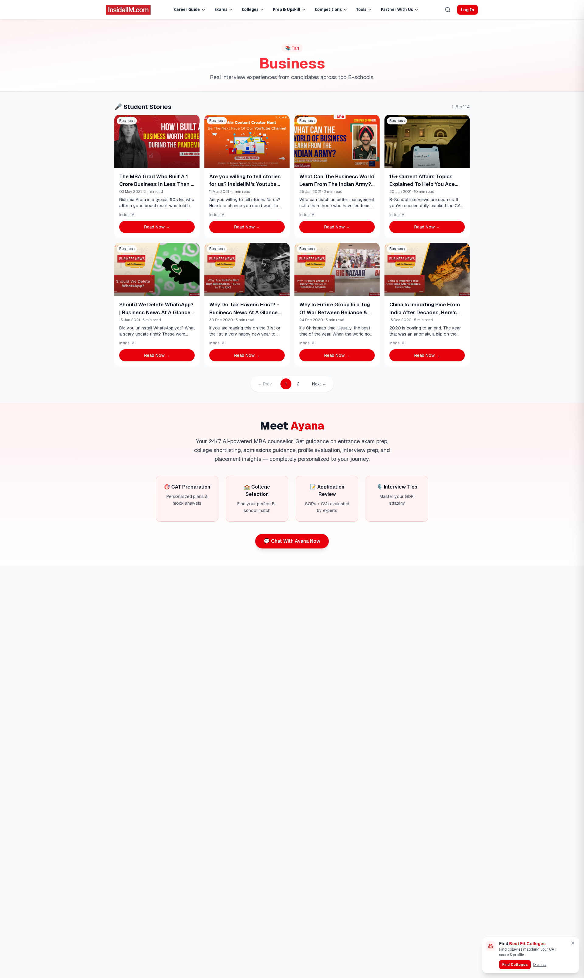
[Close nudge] (572, 943)
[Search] (447, 9)
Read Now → (157, 227)
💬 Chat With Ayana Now (292, 541)
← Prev (265, 384)
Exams (220, 9)
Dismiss (539, 964)
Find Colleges (515, 964)
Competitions (328, 9)
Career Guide (187, 9)
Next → (319, 384)
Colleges (250, 9)
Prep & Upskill (286, 9)
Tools (361, 9)
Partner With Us (397, 9)
